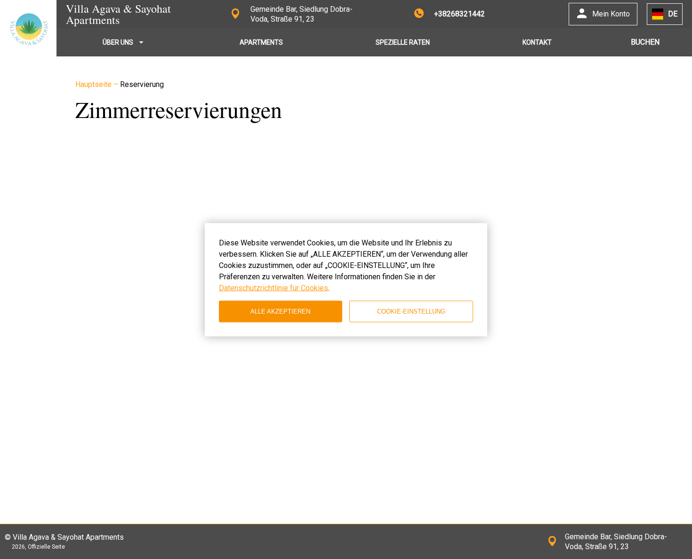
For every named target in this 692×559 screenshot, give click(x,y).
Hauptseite (94, 84)
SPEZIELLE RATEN (403, 42)
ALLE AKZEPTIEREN (280, 311)
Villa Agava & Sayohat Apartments (118, 14)
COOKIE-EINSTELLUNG (411, 311)
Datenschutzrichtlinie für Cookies (273, 287)
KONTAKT (537, 42)
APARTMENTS (261, 42)
